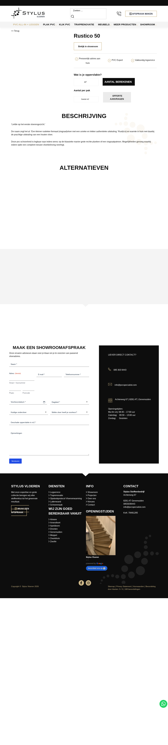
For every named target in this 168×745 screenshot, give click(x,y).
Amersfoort (55, 522)
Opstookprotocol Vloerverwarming (66, 498)
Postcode (26, 393)
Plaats (11, 393)
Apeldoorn (55, 526)
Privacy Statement (123, 586)
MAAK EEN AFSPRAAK (20, 510)
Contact (91, 505)
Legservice (55, 492)
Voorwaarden (138, 586)
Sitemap (111, 586)
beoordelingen (132, 589)
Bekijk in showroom (88, 46)
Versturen (15, 461)
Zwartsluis (55, 538)
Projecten (92, 495)
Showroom (93, 492)
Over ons (92, 498)
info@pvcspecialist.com (126, 385)
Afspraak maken (142, 14)
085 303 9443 (120, 370)
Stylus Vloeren (92, 557)
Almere (53, 519)
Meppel (53, 535)
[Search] (72, 16)
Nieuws (91, 502)
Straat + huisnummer (17, 383)
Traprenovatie (56, 495)
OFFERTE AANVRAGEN (117, 97)
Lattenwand (55, 502)
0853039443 (129, 504)
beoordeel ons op (95, 568)
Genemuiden (56, 532)
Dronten (54, 529)
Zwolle (53, 541)
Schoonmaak (56, 505)
